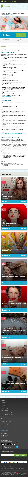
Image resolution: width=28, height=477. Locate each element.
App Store (4, 444)
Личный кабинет (26, 1)
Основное (3, 45)
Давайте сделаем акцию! (7, 412)
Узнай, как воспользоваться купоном (13, 133)
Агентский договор (5, 420)
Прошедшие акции (5, 415)
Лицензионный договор (6, 421)
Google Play (11, 444)
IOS (18, 49)
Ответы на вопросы (5, 408)
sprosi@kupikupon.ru (5, 429)
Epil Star (6, 55)
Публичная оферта (5, 423)
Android (22, 49)
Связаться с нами (4, 430)
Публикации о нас (5, 403)
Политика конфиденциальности (8, 424)
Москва (14, 1)
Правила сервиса (5, 407)
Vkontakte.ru (3, 436)
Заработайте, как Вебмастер (7, 414)
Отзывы (14, 45)
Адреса (9, 45)
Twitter (5, 436)
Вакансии (3, 405)
